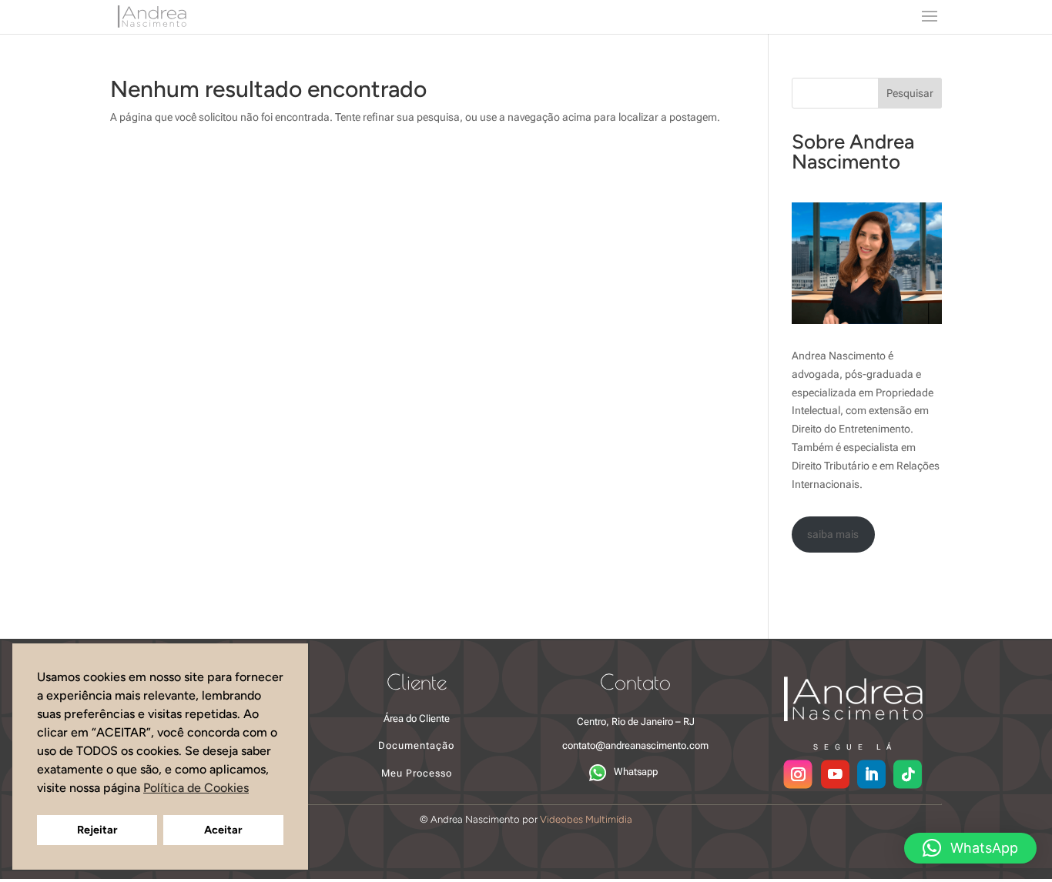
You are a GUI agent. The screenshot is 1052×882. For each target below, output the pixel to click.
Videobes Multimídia (586, 819)
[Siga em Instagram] (798, 774)
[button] (970, 848)
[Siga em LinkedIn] (872, 774)
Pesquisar (909, 93)
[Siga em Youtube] (836, 774)
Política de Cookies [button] (196, 787)
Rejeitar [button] (97, 830)
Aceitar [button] (223, 830)
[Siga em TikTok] (908, 774)
